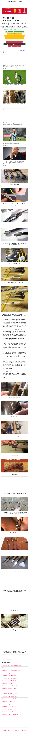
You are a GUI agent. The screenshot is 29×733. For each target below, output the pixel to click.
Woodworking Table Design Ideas (9, 688)
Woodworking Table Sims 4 (7, 683)
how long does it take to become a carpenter (14, 38)
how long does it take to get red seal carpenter (14, 35)
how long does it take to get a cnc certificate (14, 31)
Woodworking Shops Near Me (8, 704)
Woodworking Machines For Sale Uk (9, 686)
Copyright (24, 730)
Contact (9, 730)
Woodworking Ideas (13, 1)
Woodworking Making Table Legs (9, 706)
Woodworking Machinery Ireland (8, 711)
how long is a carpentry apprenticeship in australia (14, 44)
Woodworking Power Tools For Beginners (10, 698)
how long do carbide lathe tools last (14, 33)
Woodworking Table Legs (7, 709)
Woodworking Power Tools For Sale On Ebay (11, 665)
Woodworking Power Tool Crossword (9, 678)
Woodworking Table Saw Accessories (10, 693)
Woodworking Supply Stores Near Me (10, 714)
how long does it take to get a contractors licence (14, 40)
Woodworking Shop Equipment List (9, 673)
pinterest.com (9, 659)
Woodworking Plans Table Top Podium (10, 675)
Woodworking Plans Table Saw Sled (9, 680)
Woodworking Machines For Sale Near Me (11, 691)
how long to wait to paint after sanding (14, 42)
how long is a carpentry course (14, 46)
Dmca (4, 730)
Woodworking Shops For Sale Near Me (10, 696)
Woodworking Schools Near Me (8, 701)
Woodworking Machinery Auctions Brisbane (11, 670)
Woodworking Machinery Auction (9, 667)
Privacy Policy (16, 730)
